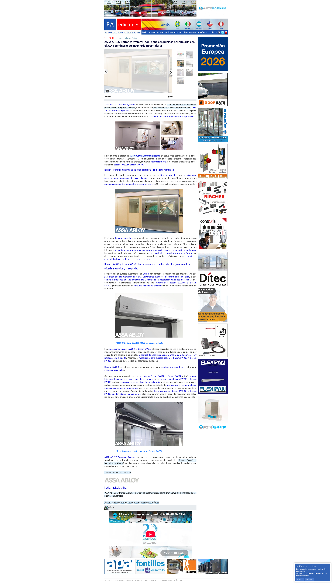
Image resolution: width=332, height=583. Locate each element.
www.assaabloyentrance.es (118, 472)
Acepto (300, 579)
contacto (213, 32)
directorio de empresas (184, 32)
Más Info (309, 579)
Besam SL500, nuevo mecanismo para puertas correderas (132, 502)
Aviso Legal (178, 580)
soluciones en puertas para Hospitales (172, 108)
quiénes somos (156, 32)
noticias (168, 32)
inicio (144, 32)
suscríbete (202, 32)
